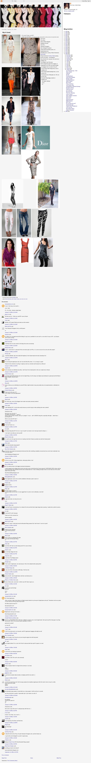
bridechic (7, 549)
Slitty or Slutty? (69, 81)
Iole (5, 585)
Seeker (6, 497)
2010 (66, 52)
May (67, 64)
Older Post (59, 758)
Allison (6, 535)
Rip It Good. (68, 82)
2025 (66, 32)
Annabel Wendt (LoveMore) (10, 617)
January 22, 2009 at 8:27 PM (11, 553)
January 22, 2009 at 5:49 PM (11, 533)
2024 (66, 34)
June (67, 63)
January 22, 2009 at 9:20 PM (11, 559)
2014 (66, 47)
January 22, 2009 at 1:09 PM (11, 388)
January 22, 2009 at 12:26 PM (11, 365)
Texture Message (69, 104)
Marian (6, 680)
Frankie (6, 482)
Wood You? (68, 98)
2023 (66, 35)
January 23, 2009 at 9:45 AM (11, 678)
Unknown (7, 334)
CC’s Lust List (69, 90)
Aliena (6, 443)
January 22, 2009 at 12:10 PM (11, 357)
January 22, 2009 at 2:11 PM (11, 420)
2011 (66, 51)
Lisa (6, 428)
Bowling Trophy (69, 78)
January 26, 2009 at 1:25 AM (11, 738)
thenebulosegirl (8, 697)
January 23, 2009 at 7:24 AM (11, 639)
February (68, 68)
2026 (66, 31)
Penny (6, 405)
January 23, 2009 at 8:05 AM (11, 653)
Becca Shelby (8, 464)
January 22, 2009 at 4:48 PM (11, 525)
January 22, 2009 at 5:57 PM (11, 541)
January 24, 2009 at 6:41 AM (11, 729)
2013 (66, 48)
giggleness (7, 672)
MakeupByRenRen (9, 476)
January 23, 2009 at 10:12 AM (11, 687)
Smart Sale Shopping (70, 77)
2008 (66, 111)
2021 (66, 38)
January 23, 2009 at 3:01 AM (11, 594)
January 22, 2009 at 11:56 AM (11, 345)
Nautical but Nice (69, 99)
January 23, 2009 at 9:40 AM (11, 670)
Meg (6, 383)
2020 (66, 39)
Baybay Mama (8, 347)
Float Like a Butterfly (70, 93)
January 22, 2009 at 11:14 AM (11, 318)
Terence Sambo (8, 573)
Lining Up (68, 73)
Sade (6, 543)
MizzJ (6, 359)
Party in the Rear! (69, 83)
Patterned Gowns (69, 89)
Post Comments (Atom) (12, 760)
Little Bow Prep (8, 731)
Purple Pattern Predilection (71, 106)
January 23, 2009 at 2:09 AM (11, 577)
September (68, 59)
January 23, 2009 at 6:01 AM (11, 627)
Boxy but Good (69, 91)
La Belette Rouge (8, 567)
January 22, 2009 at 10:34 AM (11, 312)
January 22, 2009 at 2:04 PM (11, 409)
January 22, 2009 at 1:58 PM (11, 403)
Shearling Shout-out (70, 79)
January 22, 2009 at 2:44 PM (11, 456)
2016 (66, 44)
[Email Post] (16, 297)
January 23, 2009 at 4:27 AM (11, 615)
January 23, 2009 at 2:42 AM (11, 583)
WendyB (6, 561)
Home (31, 758)
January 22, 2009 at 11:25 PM (11, 571)
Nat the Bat (43, 54)
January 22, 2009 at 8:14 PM (11, 547)
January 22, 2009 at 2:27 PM (11, 441)
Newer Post (4, 758)
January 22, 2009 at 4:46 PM (11, 519)
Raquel (6, 724)
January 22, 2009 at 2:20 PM (11, 435)
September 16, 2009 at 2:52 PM (11, 752)
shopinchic (7, 555)
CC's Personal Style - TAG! (71, 70)
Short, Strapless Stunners (71, 95)
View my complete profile (69, 11)
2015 (66, 45)
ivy (5, 511)
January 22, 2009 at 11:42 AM (11, 324)
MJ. (6, 641)
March (67, 66)
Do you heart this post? (71, 103)
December (68, 55)
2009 (66, 53)
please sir (7, 314)
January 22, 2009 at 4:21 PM (11, 495)
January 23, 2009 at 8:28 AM (11, 661)
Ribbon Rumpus (69, 100)
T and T (6, 629)
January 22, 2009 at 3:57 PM (11, 480)
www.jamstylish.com (9, 596)
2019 (66, 40)
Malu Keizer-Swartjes (9, 746)
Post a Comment (5, 755)
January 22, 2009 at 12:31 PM (11, 371)
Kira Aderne (7, 655)
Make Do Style (8, 437)
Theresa (6, 422)
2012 (66, 49)
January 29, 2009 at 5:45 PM (11, 744)
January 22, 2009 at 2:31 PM (11, 447)
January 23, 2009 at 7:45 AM (11, 647)
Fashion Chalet (52, 55)
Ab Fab (67, 74)
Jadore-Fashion (8, 373)
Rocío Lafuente (8, 527)
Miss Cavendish (8, 635)
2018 (66, 42)
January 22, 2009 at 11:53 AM (11, 332)
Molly (6, 488)
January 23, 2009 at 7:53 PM (11, 716)
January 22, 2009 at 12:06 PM (11, 351)
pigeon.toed (7, 341)
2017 (66, 43)
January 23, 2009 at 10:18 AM (11, 695)
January (68, 69)
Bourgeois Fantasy (70, 87)
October (68, 57)
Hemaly (6, 353)
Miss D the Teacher (9, 449)
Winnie (6, 399)
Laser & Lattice (69, 94)
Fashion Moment (8, 390)
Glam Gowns (68, 96)
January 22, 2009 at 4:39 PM (11, 509)
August (68, 60)
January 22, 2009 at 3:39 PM (11, 474)
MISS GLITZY (8, 521)
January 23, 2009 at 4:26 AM (11, 607)
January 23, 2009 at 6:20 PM (11, 710)
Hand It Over (11, 742)
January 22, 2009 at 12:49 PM (11, 381)
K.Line (6, 712)
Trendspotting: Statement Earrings (73, 86)
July (67, 61)
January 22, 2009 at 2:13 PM (11, 426)
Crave (6, 320)
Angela (6, 367)
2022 (66, 36)
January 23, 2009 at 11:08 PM (11, 722)
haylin (6, 649)
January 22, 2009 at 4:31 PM (11, 503)
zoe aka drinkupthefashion (10, 689)
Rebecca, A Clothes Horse (10, 579)
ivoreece (6, 663)
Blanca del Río (8, 326)
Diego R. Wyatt (8, 505)
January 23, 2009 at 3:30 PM (11, 704)
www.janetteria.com (9, 304)
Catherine (7, 740)
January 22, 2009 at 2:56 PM (11, 462)
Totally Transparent (70, 110)
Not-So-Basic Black (70, 108)
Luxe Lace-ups (69, 107)
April (67, 65)
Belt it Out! (68, 102)
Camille (6, 718)
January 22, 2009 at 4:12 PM (11, 486)
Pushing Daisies (69, 76)
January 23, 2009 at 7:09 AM (11, 633)
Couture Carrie (18, 7)
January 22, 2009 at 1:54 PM (11, 397)
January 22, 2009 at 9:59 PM (11, 565)
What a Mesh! (69, 72)
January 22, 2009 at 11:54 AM (11, 339)
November (68, 56)
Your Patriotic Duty (70, 85)
